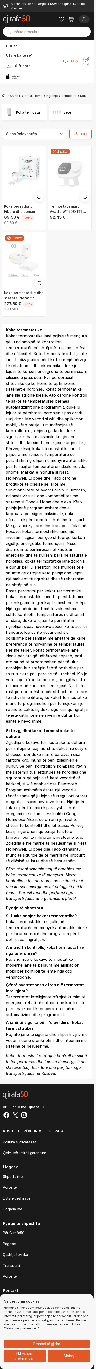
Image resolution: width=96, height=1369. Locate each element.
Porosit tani (29, 892)
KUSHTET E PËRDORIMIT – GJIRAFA (33, 1131)
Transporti (11, 1265)
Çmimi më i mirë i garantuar (24, 1153)
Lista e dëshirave (16, 1198)
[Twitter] (15, 1115)
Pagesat (9, 1244)
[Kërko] (8, 32)
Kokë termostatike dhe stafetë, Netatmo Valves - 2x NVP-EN (24, 296)
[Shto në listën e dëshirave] (39, 196)
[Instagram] (24, 1115)
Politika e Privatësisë (19, 1142)
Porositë (10, 1187)
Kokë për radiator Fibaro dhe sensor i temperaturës (20, 209)
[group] (24, 112)
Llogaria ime (12, 1209)
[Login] (84, 19)
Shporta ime (13, 1176)
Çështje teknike (15, 1254)
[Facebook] (6, 1115)
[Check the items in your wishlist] (61, 19)
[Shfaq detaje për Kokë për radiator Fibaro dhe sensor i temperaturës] (24, 173)
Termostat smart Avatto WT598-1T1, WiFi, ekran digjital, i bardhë (67, 209)
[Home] (4, 96)
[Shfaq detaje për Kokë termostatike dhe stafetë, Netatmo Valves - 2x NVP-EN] (24, 260)
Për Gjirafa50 (13, 1233)
